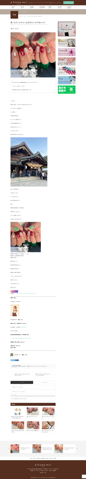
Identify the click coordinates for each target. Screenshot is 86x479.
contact (69, 7)
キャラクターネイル (37, 24)
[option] (21, 448)
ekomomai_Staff (18, 365)
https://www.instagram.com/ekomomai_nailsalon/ (26, 293)
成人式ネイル (23, 24)
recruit (60, 7)
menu (22, 7)
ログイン (20, 398)
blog (50, 7)
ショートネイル (17, 24)
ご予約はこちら (68, 2)
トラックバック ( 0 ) (44, 382)
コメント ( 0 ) (22, 382)
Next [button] (77, 448)
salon (13, 7)
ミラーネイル (43, 24)
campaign (42, 7)
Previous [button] (9, 448)
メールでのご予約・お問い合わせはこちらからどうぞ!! (21, 338)
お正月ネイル (27, 24)
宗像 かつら (24, 354)
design (32, 7)
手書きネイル (32, 24)
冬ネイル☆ (47, 24)
